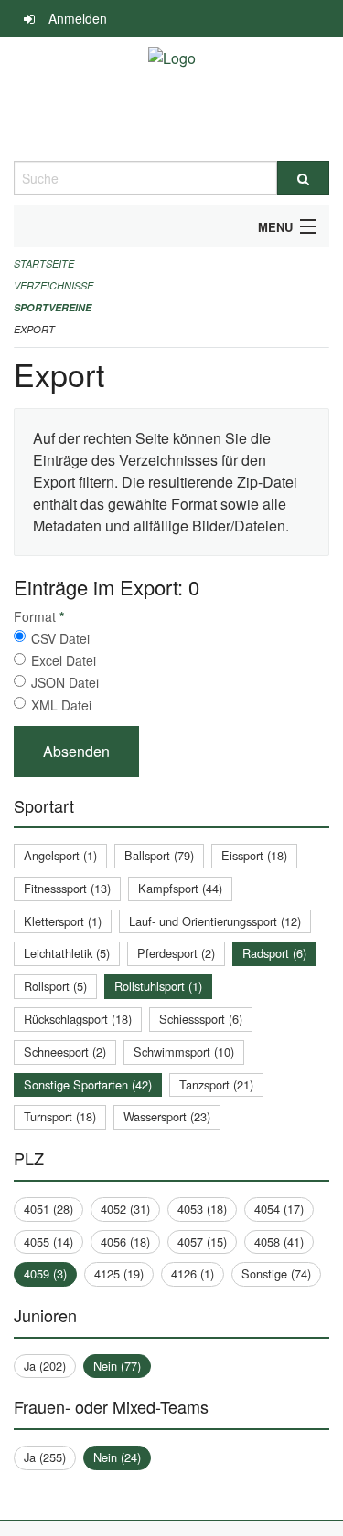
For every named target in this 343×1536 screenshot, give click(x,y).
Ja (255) (45, 1457)
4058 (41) (279, 1241)
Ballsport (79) (159, 855)
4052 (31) (125, 1208)
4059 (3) (45, 1273)
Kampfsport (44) (180, 888)
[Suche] (303, 178)
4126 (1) (192, 1273)
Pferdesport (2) (176, 953)
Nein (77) (117, 1365)
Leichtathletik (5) (67, 953)
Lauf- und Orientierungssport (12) (215, 921)
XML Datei (61, 705)
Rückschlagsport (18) (78, 1018)
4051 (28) (48, 1208)
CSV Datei (60, 638)
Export (34, 329)
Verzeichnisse (53, 285)
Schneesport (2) (65, 1051)
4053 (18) (202, 1208)
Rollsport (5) (55, 985)
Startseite (44, 263)
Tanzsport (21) (216, 1084)
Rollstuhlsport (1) (158, 985)
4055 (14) (48, 1241)
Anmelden (77, 18)
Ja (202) (45, 1365)
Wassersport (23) (166, 1116)
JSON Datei (65, 682)
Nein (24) (117, 1457)
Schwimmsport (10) (184, 1051)
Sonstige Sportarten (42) (88, 1084)
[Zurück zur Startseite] (172, 98)
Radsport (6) (274, 953)
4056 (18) (125, 1241)
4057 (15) (202, 1241)
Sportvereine (52, 307)
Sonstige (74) (276, 1273)
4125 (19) (119, 1273)
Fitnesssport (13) (67, 888)
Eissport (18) (254, 855)
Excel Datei (63, 660)
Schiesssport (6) (200, 1018)
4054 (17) (279, 1208)
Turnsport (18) (60, 1116)
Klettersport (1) (63, 921)
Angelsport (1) (60, 855)
